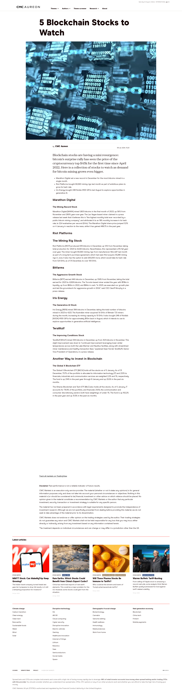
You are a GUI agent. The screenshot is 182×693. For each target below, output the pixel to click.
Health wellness (98, 622)
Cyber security (58, 622)
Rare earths (16, 622)
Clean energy (17, 615)
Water (14, 629)
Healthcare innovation (61, 636)
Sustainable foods (19, 625)
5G (54, 612)
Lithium (55, 642)
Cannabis (96, 615)
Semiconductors (59, 652)
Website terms (25, 670)
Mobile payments (139, 622)
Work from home (99, 632)
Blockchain (137, 612)
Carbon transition (19, 612)
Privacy (35, 670)
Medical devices (99, 629)
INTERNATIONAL (160, 2)
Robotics (56, 646)
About (104, 8)
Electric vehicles (59, 629)
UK (166, 2)
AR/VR (55, 615)
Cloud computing (59, 619)
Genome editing (99, 619)
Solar (14, 636)
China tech (137, 615)
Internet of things (59, 639)
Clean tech (16, 619)
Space (55, 659)
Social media (57, 656)
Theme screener (80, 8)
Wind (14, 632)
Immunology (97, 625)
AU (169, 2)
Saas (54, 649)
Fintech (136, 619)
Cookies (15, 670)
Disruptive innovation (61, 625)
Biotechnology (98, 612)
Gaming (56, 632)
